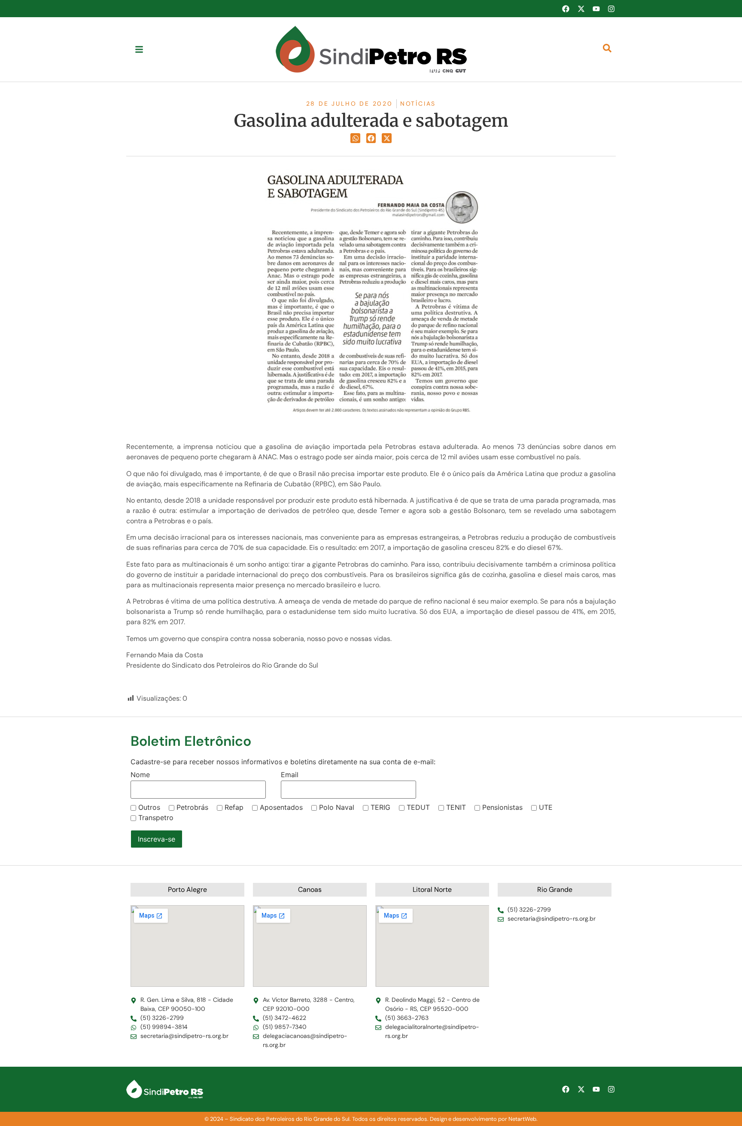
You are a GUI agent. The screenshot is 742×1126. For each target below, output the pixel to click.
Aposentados (281, 807)
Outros (149, 807)
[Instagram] (611, 8)
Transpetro (155, 817)
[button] (355, 138)
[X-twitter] (581, 8)
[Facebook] (565, 8)
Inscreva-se (156, 839)
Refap (234, 807)
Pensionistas (502, 807)
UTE (546, 807)
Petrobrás (192, 807)
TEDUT (418, 807)
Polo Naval (336, 807)
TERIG (380, 807)
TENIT (456, 807)
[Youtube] (596, 8)
